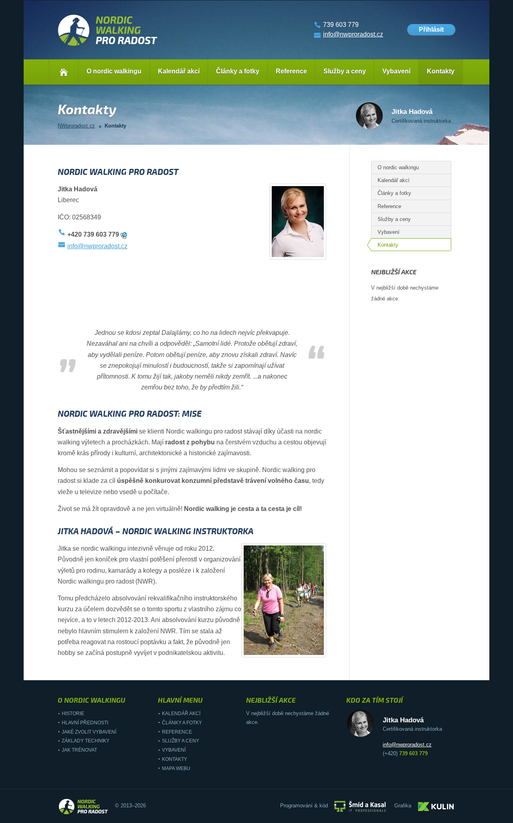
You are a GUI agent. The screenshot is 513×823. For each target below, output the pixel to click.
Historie (73, 713)
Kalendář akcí (179, 71)
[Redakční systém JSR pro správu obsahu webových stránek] (359, 806)
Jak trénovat (79, 750)
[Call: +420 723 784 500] (124, 234)
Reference (291, 71)
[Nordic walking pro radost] (108, 46)
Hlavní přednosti (85, 722)
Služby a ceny (344, 71)
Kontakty (440, 71)
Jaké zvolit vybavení (89, 732)
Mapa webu (176, 768)
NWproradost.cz (76, 126)
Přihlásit (431, 29)
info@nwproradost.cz (353, 34)
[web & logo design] (436, 806)
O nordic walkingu (114, 71)
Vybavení (396, 71)
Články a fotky (237, 71)
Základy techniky (85, 740)
